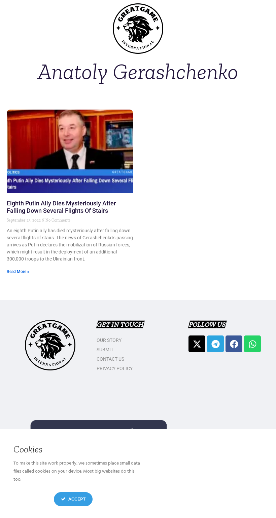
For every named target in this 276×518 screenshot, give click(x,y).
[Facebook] (234, 343)
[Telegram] (215, 343)
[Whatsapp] (252, 343)
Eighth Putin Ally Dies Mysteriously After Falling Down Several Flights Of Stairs (61, 207)
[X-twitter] (196, 343)
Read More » (18, 271)
